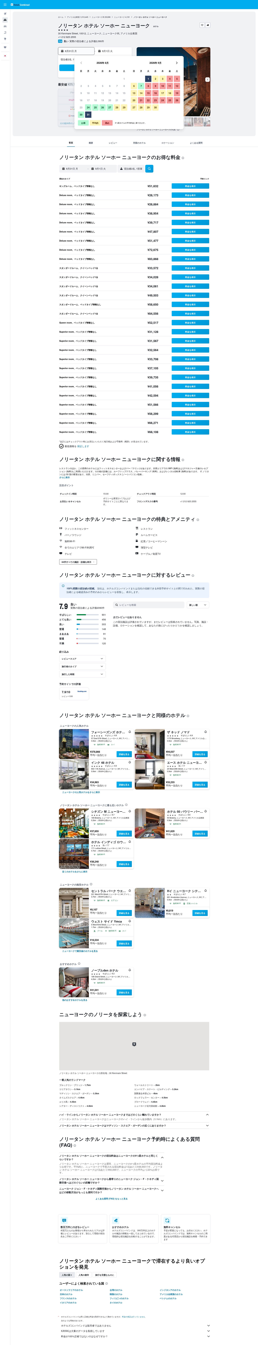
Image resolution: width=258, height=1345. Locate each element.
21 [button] (117, 100)
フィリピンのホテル (119, 1298)
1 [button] (124, 78)
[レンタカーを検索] (5, 26)
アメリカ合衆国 (73, 17)
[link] (81, 792)
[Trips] (5, 47)
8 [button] (124, 86)
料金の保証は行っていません (133, 1316)
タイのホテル (116, 1302)
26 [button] (102, 107)
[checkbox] (74, 694)
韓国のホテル (116, 1294)
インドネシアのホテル (170, 1289)
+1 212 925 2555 (67, 37)
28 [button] (117, 107)
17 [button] (88, 100)
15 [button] (124, 93)
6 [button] (109, 86)
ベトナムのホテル (168, 1298)
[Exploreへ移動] (5, 39)
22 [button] (124, 100)
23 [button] (81, 107)
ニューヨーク (119, 17)
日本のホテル (66, 1294)
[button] (5, 4)
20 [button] (109, 100)
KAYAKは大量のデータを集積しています (83, 1331)
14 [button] (117, 93)
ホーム (60, 17)
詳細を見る (124, 754)
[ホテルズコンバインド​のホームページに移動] (20, 4)
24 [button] (88, 107)
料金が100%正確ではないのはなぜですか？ (84, 1336)
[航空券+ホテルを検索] (5, 33)
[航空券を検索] (5, 14)
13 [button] (109, 93)
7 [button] (117, 86)
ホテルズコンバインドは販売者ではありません (86, 1325)
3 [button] (88, 86)
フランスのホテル (68, 1298)
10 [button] (88, 93)
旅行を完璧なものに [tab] (104, 1274)
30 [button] (81, 114)
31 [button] (88, 114)
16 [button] (81, 100)
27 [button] (109, 107)
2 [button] (81, 86)
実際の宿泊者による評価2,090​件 (86, 41)
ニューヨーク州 (98, 17)
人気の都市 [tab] (84, 1274)
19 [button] (102, 100)
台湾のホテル (116, 1289)
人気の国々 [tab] (67, 1274)
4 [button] (95, 86)
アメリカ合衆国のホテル (171, 1294)
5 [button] (102, 86)
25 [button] (95, 107)
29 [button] (124, 107)
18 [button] (95, 100)
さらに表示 (64, 477)
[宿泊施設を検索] (5, 20)
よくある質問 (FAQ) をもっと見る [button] (112, 1198)
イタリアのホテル (68, 1302)
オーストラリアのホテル (71, 1289)
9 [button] (81, 93)
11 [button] (95, 93)
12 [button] (102, 93)
